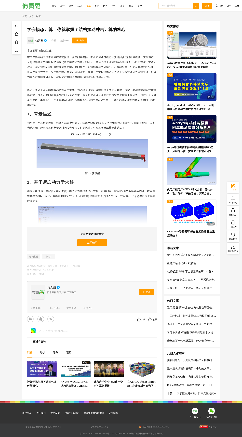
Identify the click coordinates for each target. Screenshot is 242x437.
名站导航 (113, 413)
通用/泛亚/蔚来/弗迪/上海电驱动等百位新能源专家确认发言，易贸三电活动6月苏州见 (191, 307)
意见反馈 (55, 413)
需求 (114, 6)
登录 (229, 6)
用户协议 (26, 413)
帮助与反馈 (233, 251)
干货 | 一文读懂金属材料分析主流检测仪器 (191, 393)
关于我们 (41, 413)
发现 (62, 6)
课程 (71, 6)
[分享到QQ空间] (41, 319)
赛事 (139, 6)
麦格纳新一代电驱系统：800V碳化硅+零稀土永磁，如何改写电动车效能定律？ (191, 340)
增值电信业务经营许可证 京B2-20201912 (43, 427)
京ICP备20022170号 (99, 427)
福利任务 (233, 215)
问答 (105, 6)
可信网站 (212, 427)
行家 (131, 6)
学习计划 (233, 202)
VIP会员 (233, 190)
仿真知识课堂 (72, 413)
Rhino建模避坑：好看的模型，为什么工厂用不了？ (191, 385)
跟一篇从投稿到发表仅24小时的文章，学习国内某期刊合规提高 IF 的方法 (191, 368)
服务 (122, 6)
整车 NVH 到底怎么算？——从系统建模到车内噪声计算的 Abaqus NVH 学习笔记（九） (191, 279)
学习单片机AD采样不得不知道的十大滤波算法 (191, 332)
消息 (221, 5)
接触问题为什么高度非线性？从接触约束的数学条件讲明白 (191, 360)
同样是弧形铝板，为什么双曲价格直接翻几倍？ (191, 376)
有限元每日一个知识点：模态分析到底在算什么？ (191, 288)
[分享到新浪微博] (51, 319)
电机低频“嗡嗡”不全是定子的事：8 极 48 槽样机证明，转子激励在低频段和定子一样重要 (191, 271)
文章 (88, 6)
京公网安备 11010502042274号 (155, 427)
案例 (97, 6)
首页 (54, 6)
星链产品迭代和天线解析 (181, 263)
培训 (80, 6)
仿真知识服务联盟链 (93, 413)
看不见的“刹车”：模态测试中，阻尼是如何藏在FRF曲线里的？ (191, 254)
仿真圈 (39, 40)
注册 (236, 6)
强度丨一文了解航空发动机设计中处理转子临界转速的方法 (191, 324)
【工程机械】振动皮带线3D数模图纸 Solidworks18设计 (191, 315)
